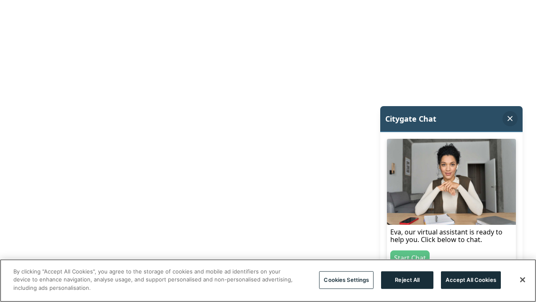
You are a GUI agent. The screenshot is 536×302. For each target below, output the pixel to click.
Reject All (407, 279)
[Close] (522, 280)
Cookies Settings (346, 279)
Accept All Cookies (471, 279)
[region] (268, 280)
